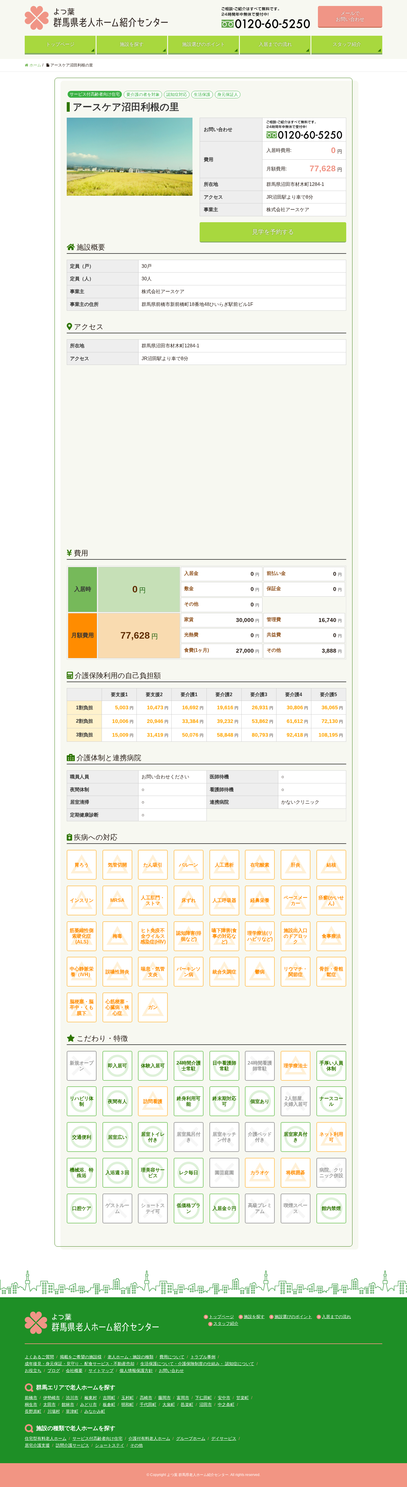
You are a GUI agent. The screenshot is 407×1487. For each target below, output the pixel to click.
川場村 (53, 1411)
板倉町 (109, 1404)
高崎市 (146, 1397)
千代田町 (148, 1404)
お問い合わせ (171, 1370)
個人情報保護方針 (136, 1370)
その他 (136, 1445)
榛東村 (90, 1397)
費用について (171, 1356)
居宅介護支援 (37, 1445)
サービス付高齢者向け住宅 (97, 1438)
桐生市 (31, 1404)
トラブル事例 (202, 1356)
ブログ (53, 1370)
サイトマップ (101, 1370)
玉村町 (127, 1397)
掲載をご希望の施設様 (81, 1356)
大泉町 (168, 1404)
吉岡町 (109, 1397)
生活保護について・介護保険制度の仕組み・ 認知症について (197, 1363)
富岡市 (183, 1397)
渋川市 (72, 1397)
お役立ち (33, 1370)
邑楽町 (187, 1404)
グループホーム (190, 1438)
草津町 (72, 1411)
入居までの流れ (275, 44)
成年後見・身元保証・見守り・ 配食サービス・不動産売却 (79, 1363)
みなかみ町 (94, 1411)
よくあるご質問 (39, 1356)
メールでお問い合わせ (350, 16)
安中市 (224, 1397)
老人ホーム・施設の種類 (130, 1356)
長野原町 (33, 1411)
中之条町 (226, 1404)
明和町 (127, 1404)
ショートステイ (109, 1445)
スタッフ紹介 (347, 44)
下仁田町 (203, 1397)
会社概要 (74, 1370)
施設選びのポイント (203, 44)
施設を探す (132, 44)
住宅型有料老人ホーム (45, 1438)
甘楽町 (242, 1397)
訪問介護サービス (72, 1445)
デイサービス (223, 1438)
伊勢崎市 (51, 1397)
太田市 (49, 1404)
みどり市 (88, 1404)
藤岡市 (164, 1397)
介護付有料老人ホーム (149, 1438)
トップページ (60, 44)
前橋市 (31, 1397)
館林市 (68, 1404)
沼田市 (205, 1404)
